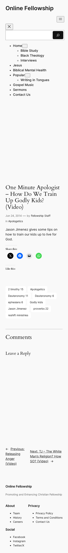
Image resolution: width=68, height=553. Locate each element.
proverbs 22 (40, 308)
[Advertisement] (34, 141)
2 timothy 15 (15, 289)
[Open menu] (60, 19)
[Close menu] (9, 27)
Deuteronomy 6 (44, 295)
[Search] (58, 35)
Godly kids (36, 302)
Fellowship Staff (40, 215)
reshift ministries (18, 315)
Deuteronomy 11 (18, 295)
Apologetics (15, 221)
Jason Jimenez (17, 308)
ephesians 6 (15, 302)
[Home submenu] (24, 46)
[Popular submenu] (27, 75)
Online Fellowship (29, 8)
